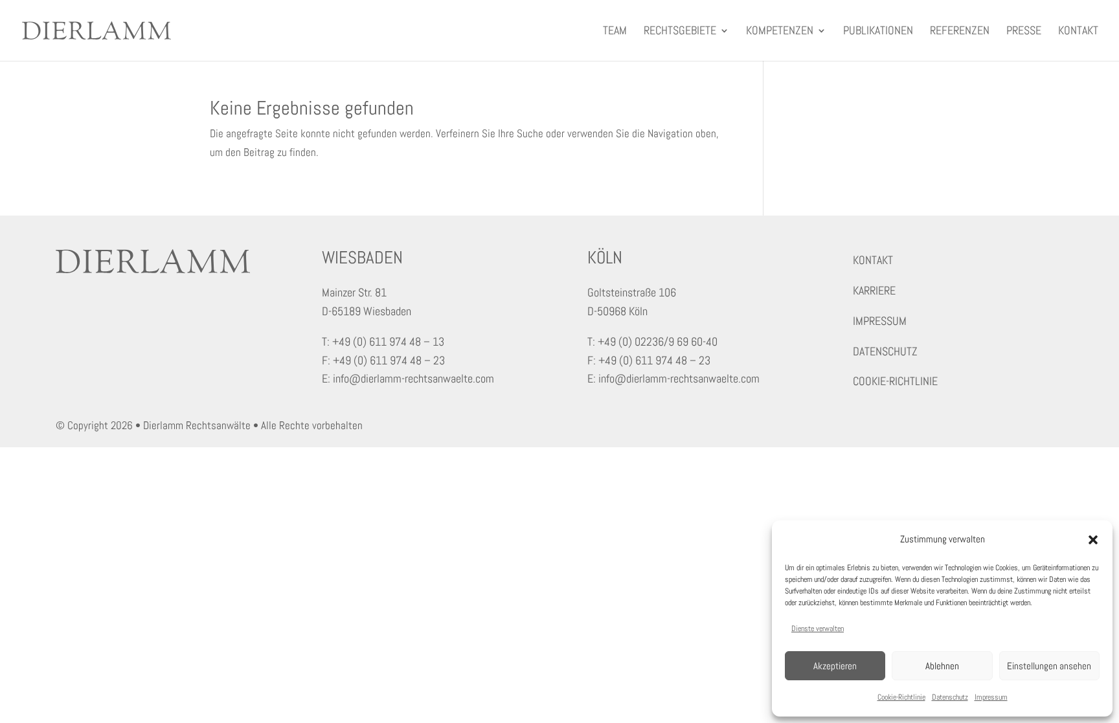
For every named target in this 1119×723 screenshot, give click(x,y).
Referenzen (959, 32)
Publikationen (878, 32)
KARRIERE (874, 290)
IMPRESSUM (880, 320)
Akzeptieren (835, 666)
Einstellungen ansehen (1049, 666)
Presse (1023, 32)
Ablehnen (942, 666)
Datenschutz (950, 697)
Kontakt (1078, 32)
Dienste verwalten (817, 628)
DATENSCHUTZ (885, 351)
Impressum (991, 697)
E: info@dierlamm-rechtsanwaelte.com (408, 378)
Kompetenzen (779, 32)
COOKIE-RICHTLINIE (895, 380)
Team (615, 32)
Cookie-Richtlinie (901, 697)
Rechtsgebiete (680, 32)
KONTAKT (873, 259)
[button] (1093, 539)
